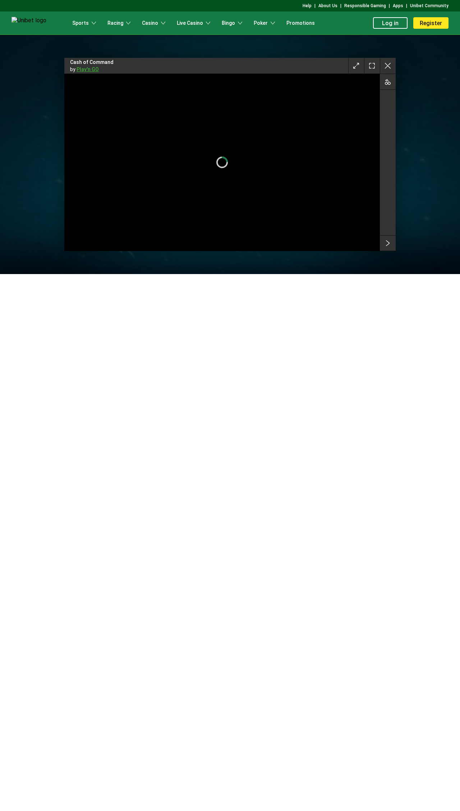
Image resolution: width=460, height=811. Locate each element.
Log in (390, 23)
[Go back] (388, 66)
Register (431, 23)
